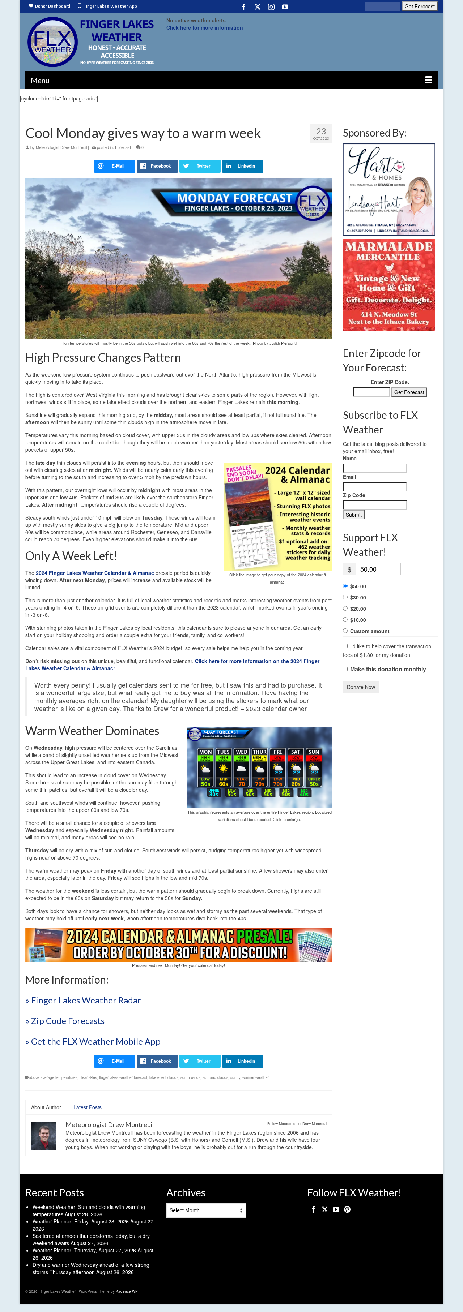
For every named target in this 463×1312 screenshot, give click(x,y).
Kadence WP (127, 1291)
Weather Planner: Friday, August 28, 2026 (81, 1221)
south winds (190, 1077)
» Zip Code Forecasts (65, 1020)
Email (349, 476)
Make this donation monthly (388, 669)
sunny (235, 1077)
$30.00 (358, 597)
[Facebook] (244, 6)
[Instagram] (271, 6)
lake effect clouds (163, 1077)
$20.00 (358, 608)
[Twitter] (257, 6)
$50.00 (358, 586)
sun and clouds (215, 1077)
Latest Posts (87, 1107)
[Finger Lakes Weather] (90, 42)
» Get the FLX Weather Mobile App (93, 1041)
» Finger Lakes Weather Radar (83, 1000)
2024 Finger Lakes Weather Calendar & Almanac (95, 572)
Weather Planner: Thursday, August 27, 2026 (84, 1250)
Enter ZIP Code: (390, 382)
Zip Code (354, 495)
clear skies (88, 1077)
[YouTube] (285, 6)
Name (350, 458)
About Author (46, 1107)
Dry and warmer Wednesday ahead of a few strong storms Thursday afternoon (91, 1268)
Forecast (123, 147)
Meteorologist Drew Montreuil (61, 147)
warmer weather (255, 1077)
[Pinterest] (347, 1209)
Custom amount (370, 631)
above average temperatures (53, 1077)
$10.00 (358, 619)
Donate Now (361, 687)
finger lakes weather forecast (123, 1077)
